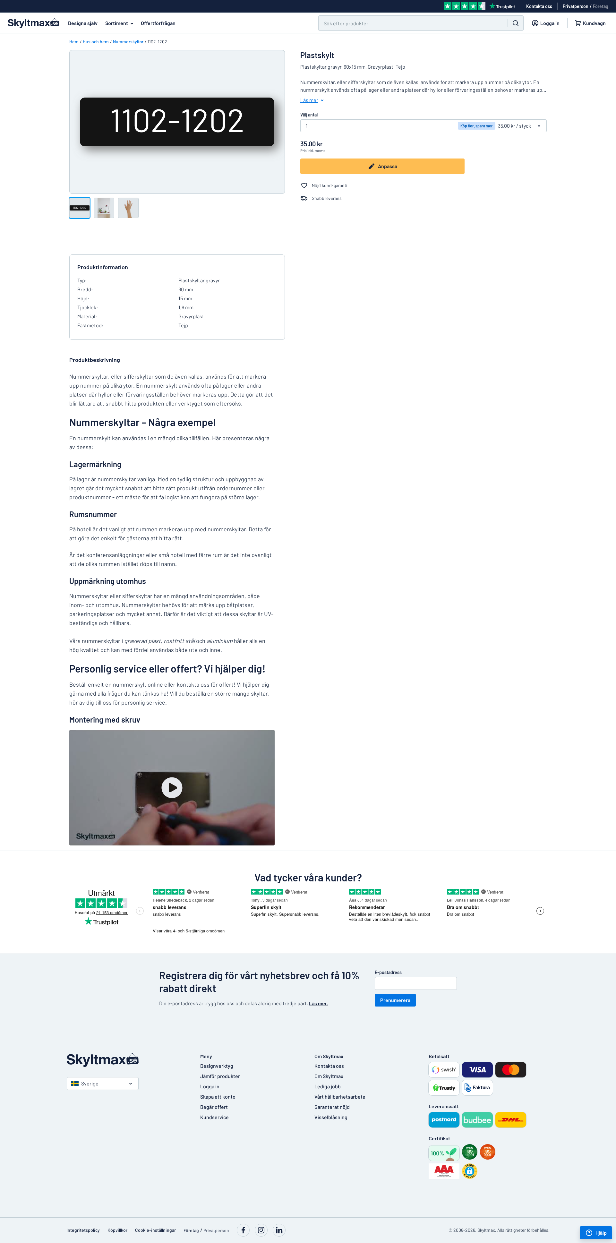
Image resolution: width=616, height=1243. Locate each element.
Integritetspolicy (83, 1230)
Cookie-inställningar (155, 1230)
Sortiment (116, 23)
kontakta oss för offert (205, 684)
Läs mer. (318, 1003)
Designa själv (83, 23)
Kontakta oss (329, 1066)
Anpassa (387, 166)
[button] (469, 1171)
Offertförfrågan (158, 23)
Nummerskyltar (128, 41)
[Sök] (515, 23)
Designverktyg (216, 1066)
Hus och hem (96, 41)
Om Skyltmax (328, 1076)
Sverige (89, 1083)
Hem (74, 41)
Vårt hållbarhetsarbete (339, 1096)
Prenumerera (395, 1000)
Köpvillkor (117, 1230)
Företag (600, 6)
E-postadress (388, 972)
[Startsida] (127, 1060)
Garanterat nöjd (332, 1107)
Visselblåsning (330, 1117)
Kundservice (214, 1117)
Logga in (209, 1086)
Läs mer (309, 100)
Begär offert (214, 1107)
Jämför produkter (220, 1076)
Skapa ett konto (217, 1096)
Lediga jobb (327, 1086)
